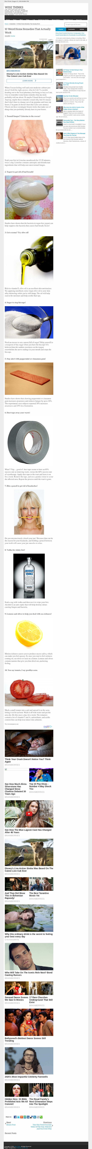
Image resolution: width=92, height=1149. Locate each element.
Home (8, 20)
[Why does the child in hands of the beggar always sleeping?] (59, 112)
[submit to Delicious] (31, 1117)
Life (34, 20)
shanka (13, 36)
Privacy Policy (56, 20)
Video (27, 20)
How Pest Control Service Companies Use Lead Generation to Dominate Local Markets (71, 34)
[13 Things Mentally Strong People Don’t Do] (59, 88)
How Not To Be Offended (70, 96)
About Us (79, 20)
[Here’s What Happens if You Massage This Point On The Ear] (59, 138)
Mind (21, 20)
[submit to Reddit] (38, 1117)
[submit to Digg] (28, 1117)
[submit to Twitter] (18, 1117)
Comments (71, 29)
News (14, 20)
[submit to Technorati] (41, 1117)
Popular (61, 29)
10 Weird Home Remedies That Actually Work (28, 31)
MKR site (25, 1147)
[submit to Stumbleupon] (25, 1117)
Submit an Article (43, 20)
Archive (82, 29)
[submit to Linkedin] (34, 1117)
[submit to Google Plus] (21, 1117)
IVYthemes (19, 1147)
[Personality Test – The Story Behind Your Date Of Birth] (59, 125)
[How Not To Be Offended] (59, 101)
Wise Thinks (14, 7)
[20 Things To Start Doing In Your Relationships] (59, 75)
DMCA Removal (68, 20)
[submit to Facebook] (15, 1117)
